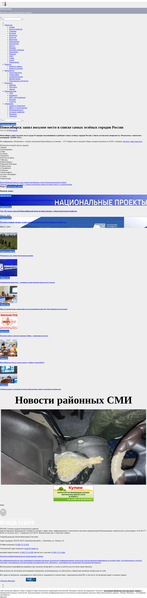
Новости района (15, 66)
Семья (11, 58)
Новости (8, 64)
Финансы (13, 114)
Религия (12, 54)
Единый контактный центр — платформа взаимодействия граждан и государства (27, 282)
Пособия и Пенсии (16, 50)
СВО (11, 56)
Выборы (12, 85)
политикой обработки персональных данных (122, 591)
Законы (12, 89)
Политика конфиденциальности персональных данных (21, 556)
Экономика (9, 104)
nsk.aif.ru (126, 141)
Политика (8, 83)
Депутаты (13, 87)
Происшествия (10, 91)
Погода (12, 46)
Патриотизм (14, 44)
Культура (12, 37)
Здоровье (12, 31)
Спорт (11, 60)
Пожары (12, 99)
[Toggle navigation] (1, 17)
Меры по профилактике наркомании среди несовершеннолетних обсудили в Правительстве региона (33, 309)
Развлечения (14, 62)
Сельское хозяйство (16, 112)
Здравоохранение (16, 77)
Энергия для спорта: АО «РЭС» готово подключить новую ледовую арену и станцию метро (36, 184)
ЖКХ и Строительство (18, 108)
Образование (14, 42)
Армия (11, 27)
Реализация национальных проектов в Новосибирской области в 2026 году (31, 200)
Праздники (13, 52)
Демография (14, 75)
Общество (9, 25)
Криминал (13, 95)
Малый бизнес (15, 79)
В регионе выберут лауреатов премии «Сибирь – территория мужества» (24, 336)
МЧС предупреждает (17, 97)
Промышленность (16, 110)
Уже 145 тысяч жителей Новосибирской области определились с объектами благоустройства (38, 211)
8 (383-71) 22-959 (26, 552)
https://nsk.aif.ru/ (136, 141)
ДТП (11, 93)
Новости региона (16, 68)
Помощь (12, 48)
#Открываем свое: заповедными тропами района (16, 255)
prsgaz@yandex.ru (31, 548)
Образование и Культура (18, 81)
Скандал (12, 102)
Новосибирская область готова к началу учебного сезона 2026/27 (22, 362)
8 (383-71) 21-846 (58, 552)
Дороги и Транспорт (17, 106)
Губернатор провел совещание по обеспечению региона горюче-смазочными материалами (30, 389)
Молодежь (13, 39)
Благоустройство (15, 29)
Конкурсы (13, 35)
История (12, 33)
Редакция (13, 130)
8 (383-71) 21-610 (22, 545)
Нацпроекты (9, 71)
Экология (13, 116)
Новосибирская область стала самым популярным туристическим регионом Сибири (33, 182)
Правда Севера (6, 9)
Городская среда (15, 73)
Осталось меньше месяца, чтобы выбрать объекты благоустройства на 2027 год (33, 222)
